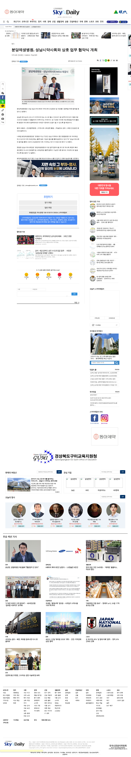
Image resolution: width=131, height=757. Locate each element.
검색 (59, 472)
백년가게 (57, 708)
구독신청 (97, 318)
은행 (66, 695)
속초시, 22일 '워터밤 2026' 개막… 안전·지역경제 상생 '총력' (63, 640)
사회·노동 (27, 695)
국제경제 (88, 695)
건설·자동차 (48, 695)
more (117, 369)
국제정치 (88, 700)
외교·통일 (16, 700)
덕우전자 (37, 521)
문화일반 (99, 693)
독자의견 (68, 752)
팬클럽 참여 (21, 526)
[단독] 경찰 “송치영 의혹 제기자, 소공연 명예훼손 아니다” (104, 373)
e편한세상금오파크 (37, 524)
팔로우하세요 (104, 423)
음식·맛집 (99, 711)
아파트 (77, 700)
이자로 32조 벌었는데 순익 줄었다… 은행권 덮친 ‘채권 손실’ (24, 36)
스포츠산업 (110, 693)
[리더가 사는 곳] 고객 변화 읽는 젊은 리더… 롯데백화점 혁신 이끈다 (103, 357)
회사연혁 (44, 752)
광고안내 (56, 752)
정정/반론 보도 (46, 720)
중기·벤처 (58, 693)
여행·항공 (47, 708)
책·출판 (98, 695)
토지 (76, 698)
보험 (66, 700)
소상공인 (57, 711)
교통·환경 (27, 713)
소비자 (36, 703)
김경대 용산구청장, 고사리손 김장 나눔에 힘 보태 (22, 675)
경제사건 (36, 708)
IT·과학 (46, 713)
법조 (25, 711)
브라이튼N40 (113, 524)
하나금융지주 (56, 521)
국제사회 (88, 698)
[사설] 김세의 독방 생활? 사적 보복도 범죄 (102, 379)
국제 (81, 22)
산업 (54, 22)
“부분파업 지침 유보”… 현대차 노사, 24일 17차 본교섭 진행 (102, 604)
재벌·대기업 (37, 695)
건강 (97, 713)
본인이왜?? (93, 395)
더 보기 (57, 492)
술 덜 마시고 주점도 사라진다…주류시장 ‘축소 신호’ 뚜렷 (84, 36)
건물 (76, 695)
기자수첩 (5, 700)
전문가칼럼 (6, 698)
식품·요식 (47, 705)
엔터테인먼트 (100, 716)
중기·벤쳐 (37, 698)
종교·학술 (99, 703)
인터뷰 (5, 703)
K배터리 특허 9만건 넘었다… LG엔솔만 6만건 (62, 567)
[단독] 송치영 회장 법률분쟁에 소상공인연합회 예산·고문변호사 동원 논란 (104, 376)
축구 (108, 700)
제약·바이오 (48, 703)
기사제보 (98, 325)
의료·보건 (27, 708)
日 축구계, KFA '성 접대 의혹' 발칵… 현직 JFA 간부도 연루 (102, 640)
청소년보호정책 (94, 752)
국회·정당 (16, 695)
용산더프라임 (18, 524)
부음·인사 (27, 716)
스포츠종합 (110, 695)
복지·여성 (27, 698)
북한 (14, 703)
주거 (25, 703)
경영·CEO (37, 693)
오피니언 (25, 22)
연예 (121, 698)
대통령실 (16, 693)
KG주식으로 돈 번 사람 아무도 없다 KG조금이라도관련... (100, 399)
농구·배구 (110, 705)
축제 (100, 700)
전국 (35, 720)
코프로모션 (112, 318)
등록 (74, 293)
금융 (66, 22)
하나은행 (75, 521)
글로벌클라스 (90, 703)
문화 (86, 22)
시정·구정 (37, 705)
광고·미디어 (48, 711)
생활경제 (60, 22)
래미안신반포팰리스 (75, 524)
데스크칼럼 (6, 695)
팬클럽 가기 (104, 192)
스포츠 (91, 22)
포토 (97, 22)
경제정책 (36, 700)
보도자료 (26, 720)
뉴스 (13, 44)
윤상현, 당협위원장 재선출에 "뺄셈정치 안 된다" (22, 567)
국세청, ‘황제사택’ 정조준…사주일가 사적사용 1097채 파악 (62, 604)
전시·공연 (99, 698)
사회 (44, 22)
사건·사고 (27, 693)
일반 (76, 693)
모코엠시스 (18, 521)
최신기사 (17, 22)
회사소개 (33, 752)
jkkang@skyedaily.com (31, 185)
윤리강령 (50, 752)
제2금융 (67, 703)
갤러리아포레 (94, 524)
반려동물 (99, 708)
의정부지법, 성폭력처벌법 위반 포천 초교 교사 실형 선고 (104, 382)
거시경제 (36, 711)
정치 (39, 22)
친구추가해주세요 (94, 423)
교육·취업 (27, 700)
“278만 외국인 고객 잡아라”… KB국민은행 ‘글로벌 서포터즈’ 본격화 (20, 604)
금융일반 (67, 693)
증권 (66, 698)
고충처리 (64, 754)
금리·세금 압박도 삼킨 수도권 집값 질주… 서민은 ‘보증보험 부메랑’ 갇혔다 (53, 252)
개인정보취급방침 (83, 752)
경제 (49, 22)
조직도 (38, 752)
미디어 (98, 705)
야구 (108, 698)
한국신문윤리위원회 (118, 746)
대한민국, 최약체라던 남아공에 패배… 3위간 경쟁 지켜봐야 (53, 238)
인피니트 (113, 521)
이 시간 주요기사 (9, 31)
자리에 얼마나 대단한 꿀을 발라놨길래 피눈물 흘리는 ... (103, 404)
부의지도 (33, 22)
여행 (97, 700)
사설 (4, 693)
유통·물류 (47, 700)
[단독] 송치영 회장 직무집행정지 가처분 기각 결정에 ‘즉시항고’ (104, 385)
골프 (108, 703)
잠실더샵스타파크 (56, 524)
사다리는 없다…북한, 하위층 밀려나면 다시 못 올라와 (21, 640)
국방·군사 (27, 705)
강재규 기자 (19, 61)
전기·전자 (47, 693)
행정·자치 (16, 698)
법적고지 (74, 752)
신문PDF (5, 720)
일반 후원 (48, 208)
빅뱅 (94, 521)
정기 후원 (48, 202)
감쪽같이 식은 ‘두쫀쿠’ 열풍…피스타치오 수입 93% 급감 (31, 26)
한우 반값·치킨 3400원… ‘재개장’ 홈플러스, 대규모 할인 (101, 568)
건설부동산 (74, 22)
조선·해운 (47, 698)
